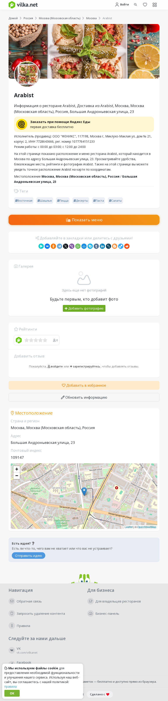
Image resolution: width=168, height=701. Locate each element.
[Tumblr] (96, 246)
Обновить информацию (86, 397)
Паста (100, 201)
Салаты (116, 201)
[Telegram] (59, 246)
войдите (56, 366)
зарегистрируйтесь (86, 366)
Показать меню (87, 219)
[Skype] (90, 246)
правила (10, 686)
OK (12, 693)
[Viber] (71, 246)
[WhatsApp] (77, 246)
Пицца (64, 201)
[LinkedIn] (102, 246)
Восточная (25, 201)
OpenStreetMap (146, 527)
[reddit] (127, 246)
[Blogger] (114, 246)
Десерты (82, 201)
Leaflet (129, 527)
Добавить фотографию (85, 308)
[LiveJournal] (108, 246)
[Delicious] (120, 246)
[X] (65, 246)
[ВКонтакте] (47, 246)
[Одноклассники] (53, 246)
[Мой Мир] (84, 246)
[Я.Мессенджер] (41, 246)
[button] (84, 491)
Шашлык (46, 201)
